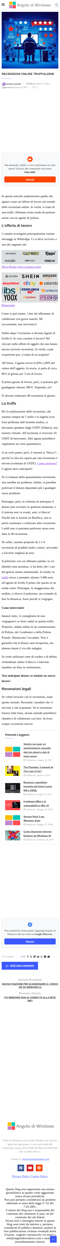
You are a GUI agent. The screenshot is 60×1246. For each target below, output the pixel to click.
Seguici (30, 941)
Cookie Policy (39, 1176)
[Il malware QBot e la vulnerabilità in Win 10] (12, 805)
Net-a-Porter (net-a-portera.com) (21, 267)
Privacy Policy (21, 1176)
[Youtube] (30, 1168)
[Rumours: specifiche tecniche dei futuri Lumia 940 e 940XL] (12, 788)
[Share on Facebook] (27, 956)
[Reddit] (39, 1168)
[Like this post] (24, 956)
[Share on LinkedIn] (35, 956)
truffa (5, 577)
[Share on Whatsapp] (41, 956)
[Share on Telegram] (45, 956)
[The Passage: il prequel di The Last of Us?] (12, 771)
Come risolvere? (47, 463)
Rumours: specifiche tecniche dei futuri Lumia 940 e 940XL (38, 786)
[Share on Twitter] (31, 956)
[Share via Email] (49, 956)
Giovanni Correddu (13, 84)
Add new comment (22, 965)
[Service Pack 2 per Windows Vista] (12, 820)
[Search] (56, 5)
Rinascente (8, 305)
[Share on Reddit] (38, 956)
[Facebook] (21, 1168)
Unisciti (30, 179)
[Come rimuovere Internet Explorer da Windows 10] (12, 835)
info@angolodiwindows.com (35, 1159)
